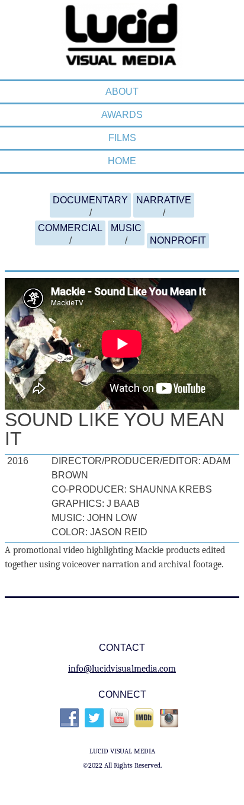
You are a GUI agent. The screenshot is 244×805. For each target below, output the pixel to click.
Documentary (90, 200)
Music (126, 228)
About (122, 92)
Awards (122, 115)
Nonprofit (178, 240)
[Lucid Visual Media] (122, 61)
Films (122, 138)
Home (122, 161)
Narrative (163, 200)
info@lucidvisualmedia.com (122, 668)
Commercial (70, 228)
